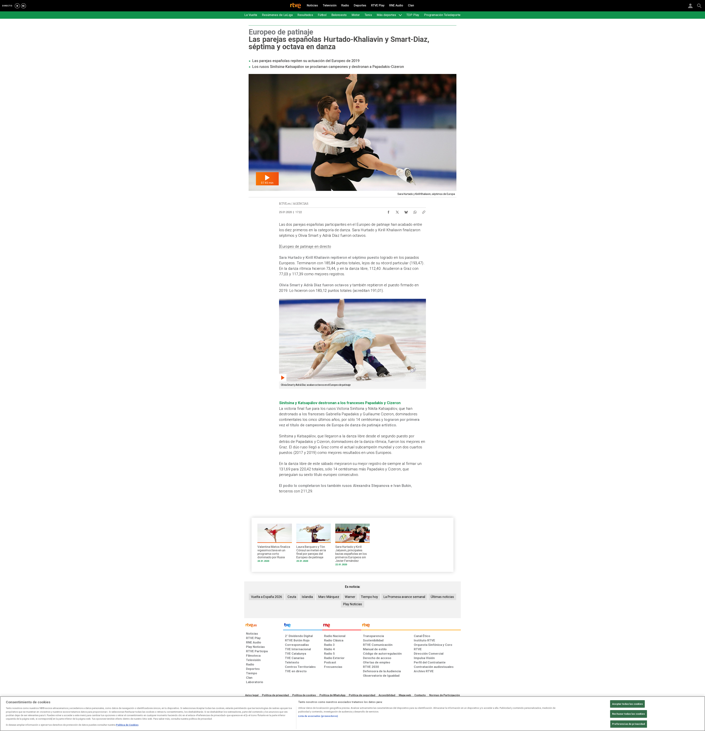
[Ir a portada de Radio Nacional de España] (341, 626)
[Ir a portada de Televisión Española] (302, 626)
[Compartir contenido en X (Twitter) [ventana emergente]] (397, 211)
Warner (350, 597)
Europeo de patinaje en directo (305, 246)
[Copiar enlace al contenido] (423, 211)
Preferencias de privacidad (628, 724)
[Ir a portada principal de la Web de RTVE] (263, 625)
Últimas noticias (442, 597)
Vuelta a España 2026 (266, 597)
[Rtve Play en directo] (17, 6)
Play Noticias (352, 604)
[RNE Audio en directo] (23, 6)
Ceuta (292, 597)
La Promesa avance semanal (404, 597)
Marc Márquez (328, 597)
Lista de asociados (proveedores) (318, 716)
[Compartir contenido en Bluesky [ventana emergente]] (406, 211)
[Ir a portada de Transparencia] (411, 626)
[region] (352, 713)
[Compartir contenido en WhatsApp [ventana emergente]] (415, 211)
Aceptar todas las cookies (627, 704)
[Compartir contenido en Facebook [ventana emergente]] (388, 211)
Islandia (307, 597)
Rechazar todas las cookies (628, 713)
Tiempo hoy (369, 597)
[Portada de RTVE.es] (295, 6)
